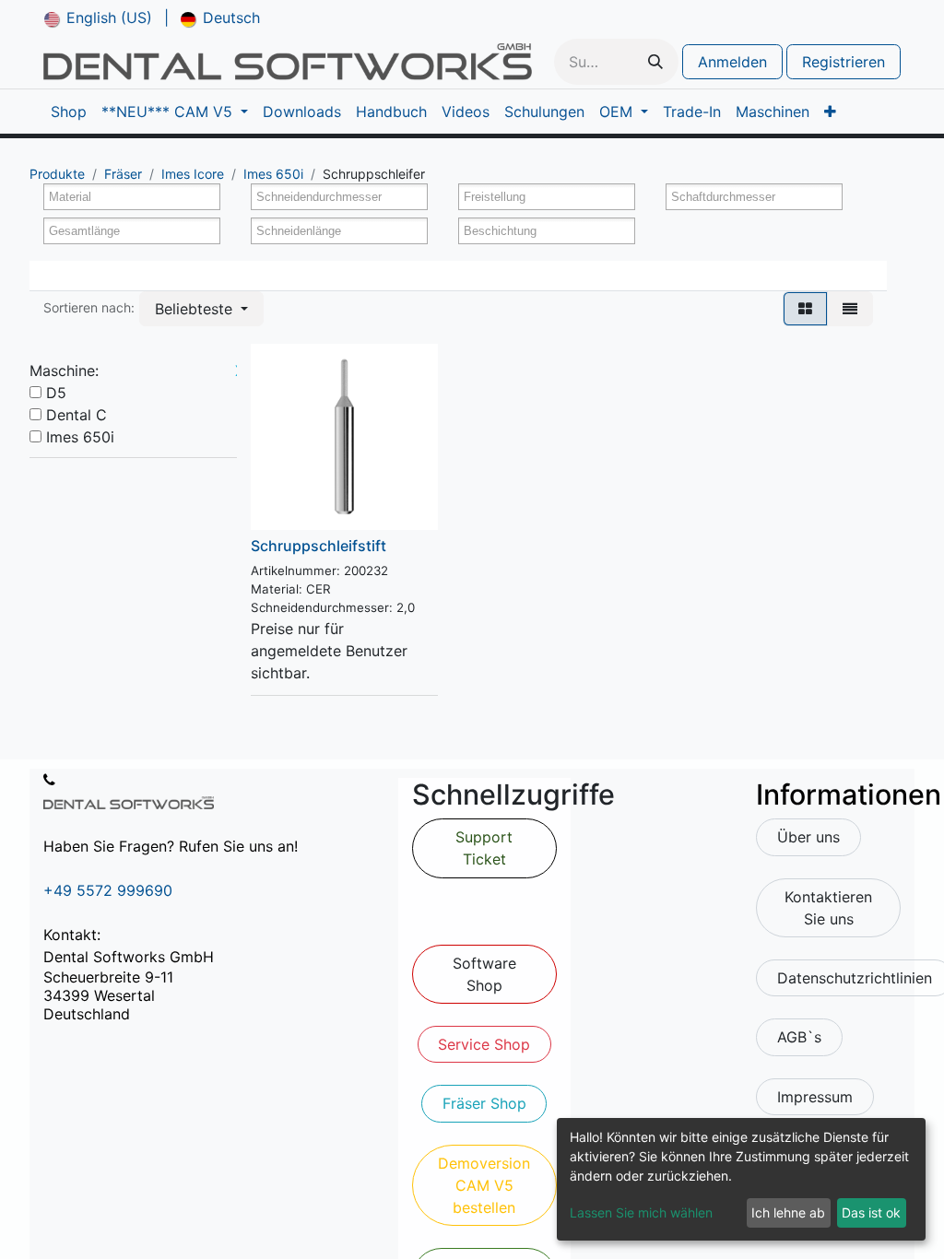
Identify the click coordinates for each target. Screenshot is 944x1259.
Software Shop (484, 974)
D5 (56, 392)
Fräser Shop (484, 1103)
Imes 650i (273, 174)
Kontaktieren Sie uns (828, 908)
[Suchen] (655, 62)
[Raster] (805, 308)
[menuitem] (98, 17)
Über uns (808, 837)
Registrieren (843, 62)
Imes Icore (192, 174)
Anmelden (732, 62)
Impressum (815, 1097)
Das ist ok (871, 1212)
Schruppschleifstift (318, 545)
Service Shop (484, 1044)
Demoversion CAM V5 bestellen (484, 1185)
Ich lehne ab (788, 1212)
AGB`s (799, 1037)
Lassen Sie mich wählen (641, 1212)
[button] (201, 308)
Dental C (76, 415)
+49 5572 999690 (107, 890)
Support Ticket (484, 848)
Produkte (57, 174)
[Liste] (850, 308)
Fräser (123, 174)
